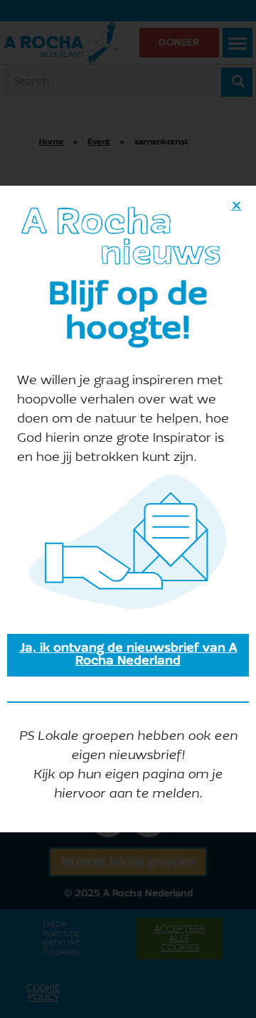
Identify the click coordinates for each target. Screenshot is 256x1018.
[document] (128, 509)
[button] (236, 205)
